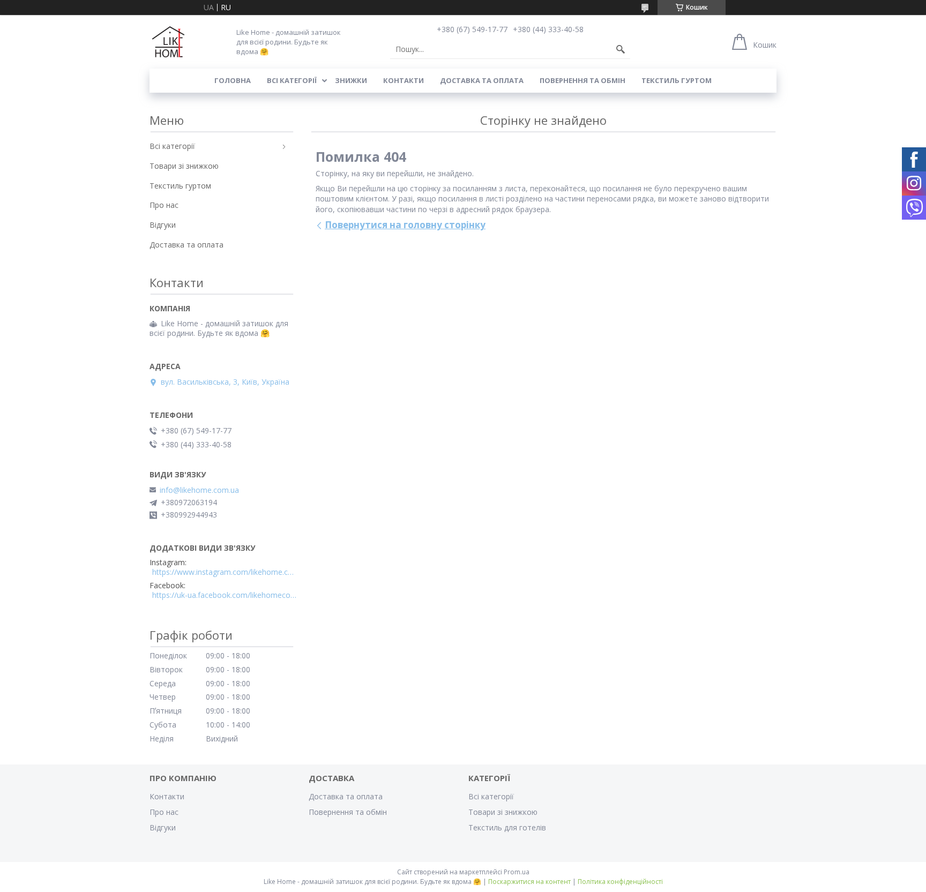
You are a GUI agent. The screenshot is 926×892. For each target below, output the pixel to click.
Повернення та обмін (582, 80)
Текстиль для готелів (507, 827)
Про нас (164, 205)
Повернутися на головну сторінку (405, 225)
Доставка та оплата (482, 80)
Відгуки (163, 225)
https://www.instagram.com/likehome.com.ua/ (224, 572)
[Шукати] (620, 49)
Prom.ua (516, 871)
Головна (232, 80)
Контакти (403, 80)
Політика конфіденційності (620, 881)
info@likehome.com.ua (199, 490)
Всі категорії (292, 80)
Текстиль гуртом (676, 80)
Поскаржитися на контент (529, 881)
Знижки (351, 80)
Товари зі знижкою (184, 166)
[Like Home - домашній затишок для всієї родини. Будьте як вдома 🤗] (168, 42)
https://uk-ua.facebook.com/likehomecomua (224, 595)
